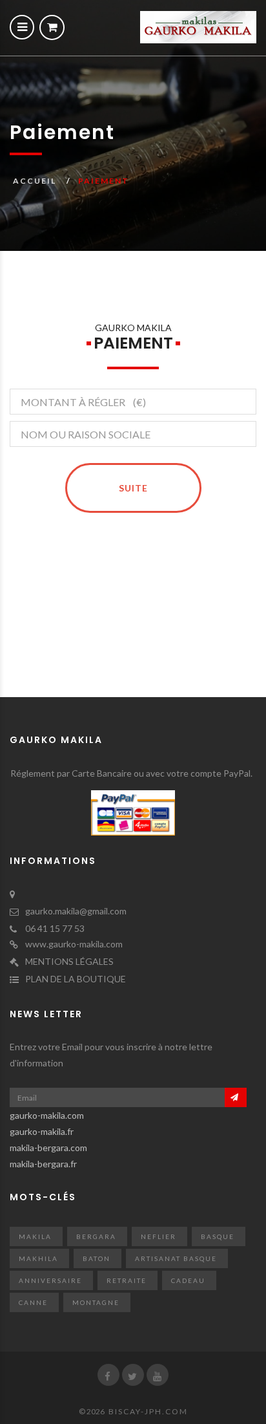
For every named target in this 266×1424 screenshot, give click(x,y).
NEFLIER (158, 1236)
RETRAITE (127, 1280)
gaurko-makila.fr (42, 1131)
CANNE (33, 1302)
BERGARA (96, 1236)
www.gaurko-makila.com (74, 943)
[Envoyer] (236, 1097)
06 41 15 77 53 (55, 928)
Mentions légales (69, 961)
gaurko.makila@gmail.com (76, 910)
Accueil (34, 181)
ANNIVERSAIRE (50, 1280)
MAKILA (35, 1236)
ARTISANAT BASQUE (176, 1258)
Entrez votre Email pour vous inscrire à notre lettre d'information (111, 1054)
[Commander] (52, 27)
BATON (96, 1258)
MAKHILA (38, 1258)
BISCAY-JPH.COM (148, 1411)
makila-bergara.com (48, 1147)
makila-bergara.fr (43, 1163)
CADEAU (188, 1280)
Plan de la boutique (75, 978)
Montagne (95, 1302)
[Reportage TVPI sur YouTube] (158, 1375)
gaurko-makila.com (47, 1115)
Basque (217, 1236)
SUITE (133, 487)
